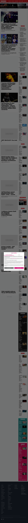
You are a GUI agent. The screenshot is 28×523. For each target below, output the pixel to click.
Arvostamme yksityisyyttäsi (9, 254)
